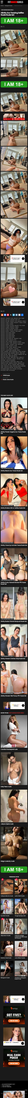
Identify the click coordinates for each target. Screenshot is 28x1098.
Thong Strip (5, 370)
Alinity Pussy (17, 341)
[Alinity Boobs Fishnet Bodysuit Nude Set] (14, 603)
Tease (15, 369)
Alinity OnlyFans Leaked (8, 332)
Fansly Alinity (12, 359)
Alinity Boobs (6, 321)
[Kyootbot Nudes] (7, 906)
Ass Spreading (14, 351)
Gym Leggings (11, 360)
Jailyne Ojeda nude (7, 824)
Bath (18, 353)
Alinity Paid (18, 338)
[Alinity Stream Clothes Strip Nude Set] (14, 640)
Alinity (4, 318)
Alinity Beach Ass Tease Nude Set (12, 471)
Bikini (16, 354)
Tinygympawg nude (20, 916)
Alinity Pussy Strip (7, 343)
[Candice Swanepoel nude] (14, 731)
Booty (22, 357)
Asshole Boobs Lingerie (8, 353)
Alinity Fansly (22, 321)
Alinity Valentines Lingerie (9, 350)
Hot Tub (20, 361)
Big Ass (23, 353)
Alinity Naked (15, 327)
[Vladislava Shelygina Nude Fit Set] (21, 968)
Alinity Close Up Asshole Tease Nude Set (14, 545)
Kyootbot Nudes (5, 916)
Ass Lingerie (5, 351)
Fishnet (4, 360)
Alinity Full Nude (20, 325)
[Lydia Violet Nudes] (21, 887)
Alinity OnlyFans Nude (8, 334)
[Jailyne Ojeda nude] (14, 806)
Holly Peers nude (6, 787)
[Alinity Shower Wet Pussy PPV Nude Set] (14, 678)
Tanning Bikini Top (7, 369)
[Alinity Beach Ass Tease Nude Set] (14, 452)
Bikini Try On (22, 354)
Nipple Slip (21, 363)
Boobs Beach (13, 356)
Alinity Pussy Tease (19, 343)
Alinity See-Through (17, 344)
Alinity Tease (17, 347)
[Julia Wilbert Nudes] (21, 949)
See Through (5, 366)
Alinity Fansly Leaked (8, 322)
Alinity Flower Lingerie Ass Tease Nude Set (13, 432)
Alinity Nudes (18, 330)
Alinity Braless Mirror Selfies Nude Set (13, 508)
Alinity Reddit (6, 344)
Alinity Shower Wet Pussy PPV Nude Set (13, 696)
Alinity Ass (10, 318)
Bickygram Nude (5, 977)
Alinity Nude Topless (7, 330)
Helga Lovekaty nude (7, 861)
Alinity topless (14, 348)
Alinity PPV (13, 340)
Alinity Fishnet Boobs (8, 325)
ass (19, 350)
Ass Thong (22, 351)
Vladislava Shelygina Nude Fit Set (20, 978)
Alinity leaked (6, 327)
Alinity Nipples (6, 328)
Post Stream (12, 364)
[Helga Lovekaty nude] (14, 843)
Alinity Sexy (5, 345)
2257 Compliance (6, 1085)
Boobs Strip (15, 357)
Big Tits (11, 354)
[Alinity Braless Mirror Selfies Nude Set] (14, 490)
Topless (12, 370)
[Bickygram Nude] (7, 968)
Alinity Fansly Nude (20, 322)
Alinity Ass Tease (19, 318)
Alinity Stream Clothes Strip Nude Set (13, 659)
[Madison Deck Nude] (7, 949)
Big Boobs (4, 354)
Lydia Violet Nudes (20, 896)
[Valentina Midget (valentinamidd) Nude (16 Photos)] (21, 926)
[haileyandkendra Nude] (7, 887)
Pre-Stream (21, 364)
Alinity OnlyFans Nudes (8, 335)
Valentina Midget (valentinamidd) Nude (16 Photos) (21, 937)
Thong (20, 369)
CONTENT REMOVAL (6, 1086)
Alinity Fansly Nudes (7, 324)
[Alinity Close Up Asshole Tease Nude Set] (14, 527)
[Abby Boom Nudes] (7, 926)
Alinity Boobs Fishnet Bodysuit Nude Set (14, 621)
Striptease (18, 367)
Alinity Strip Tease (7, 347)
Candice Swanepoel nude (9, 749)
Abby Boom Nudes (5, 935)
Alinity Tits (5, 348)
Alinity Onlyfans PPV (7, 338)
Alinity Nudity (6, 331)
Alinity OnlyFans (16, 331)
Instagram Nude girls (7, 429)
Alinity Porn (5, 340)
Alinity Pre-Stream (7, 341)
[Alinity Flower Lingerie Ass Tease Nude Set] (14, 414)
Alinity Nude (14, 328)
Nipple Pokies (13, 363)
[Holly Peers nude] (14, 768)
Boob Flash (5, 356)
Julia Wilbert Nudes (20, 958)
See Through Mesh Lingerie (17, 366)
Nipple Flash (5, 363)
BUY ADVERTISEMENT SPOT (8, 1084)
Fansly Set (21, 359)
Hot (2, 879)
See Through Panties (7, 367)
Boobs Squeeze (6, 357)
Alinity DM (14, 321)
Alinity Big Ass (6, 319)
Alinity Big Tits (15, 319)
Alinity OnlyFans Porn (8, 337)
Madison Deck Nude (6, 958)
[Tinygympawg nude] (21, 906)
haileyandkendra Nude (7, 896)
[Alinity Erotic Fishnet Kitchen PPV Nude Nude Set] (14, 564)
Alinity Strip (13, 345)
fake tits (4, 359)
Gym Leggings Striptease (9, 361)
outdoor (4, 364)
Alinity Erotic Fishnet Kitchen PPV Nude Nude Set (13, 583)
